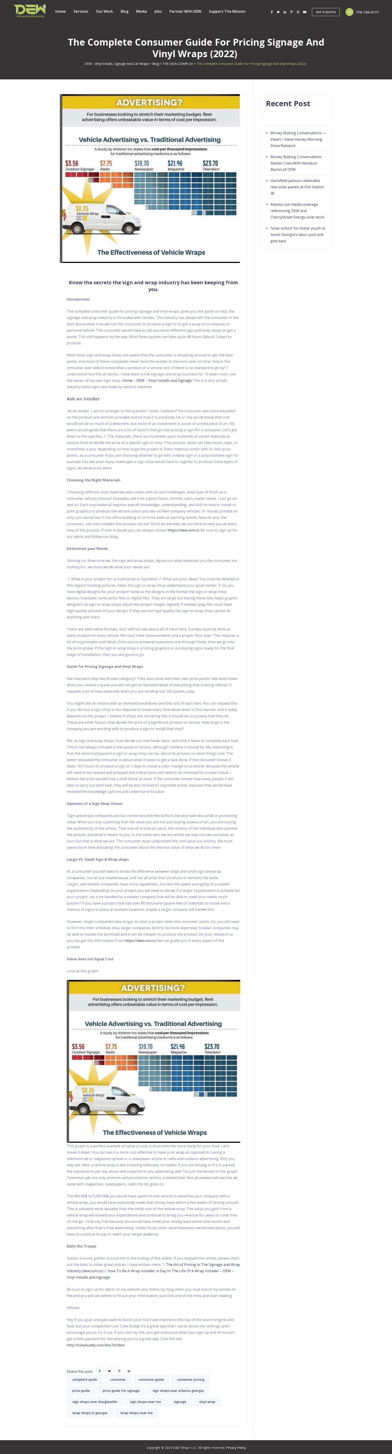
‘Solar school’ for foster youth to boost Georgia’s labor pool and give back (298, 234)
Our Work (104, 11)
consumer (118, 1379)
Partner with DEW (185, 11)
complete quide (84, 1379)
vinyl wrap (207, 1402)
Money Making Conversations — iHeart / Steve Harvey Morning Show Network (298, 139)
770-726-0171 (367, 12)
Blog (124, 11)
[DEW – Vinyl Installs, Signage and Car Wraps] (30, 11)
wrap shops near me (136, 1413)
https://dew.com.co (183, 530)
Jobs (158, 11)
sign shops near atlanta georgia (178, 1390)
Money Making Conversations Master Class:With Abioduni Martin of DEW (296, 163)
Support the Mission (227, 11)
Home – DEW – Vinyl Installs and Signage (157, 380)
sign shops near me (145, 1402)
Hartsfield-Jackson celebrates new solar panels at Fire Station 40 (297, 187)
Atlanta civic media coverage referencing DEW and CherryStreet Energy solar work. (297, 211)
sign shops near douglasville (94, 1402)
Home (60, 11)
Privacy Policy (236, 1447)
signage (180, 1402)
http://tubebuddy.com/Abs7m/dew (96, 1345)
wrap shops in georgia (90, 1413)
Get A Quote (326, 12)
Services (81, 11)
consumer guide (151, 1379)
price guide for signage (121, 1390)
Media (141, 11)
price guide (81, 1390)
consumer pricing (190, 1379)
